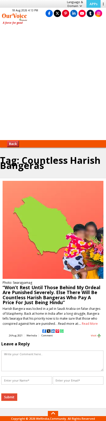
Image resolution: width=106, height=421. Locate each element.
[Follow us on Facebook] (49, 13)
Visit (94, 335)
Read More (90, 323)
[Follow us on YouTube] (82, 13)
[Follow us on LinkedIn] (73, 13)
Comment (47, 335)
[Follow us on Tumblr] (90, 13)
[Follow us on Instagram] (98, 13)
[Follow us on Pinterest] (65, 13)
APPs (94, 4)
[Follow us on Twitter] (57, 13)
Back (13, 144)
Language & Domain (75, 4)
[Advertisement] (53, 84)
